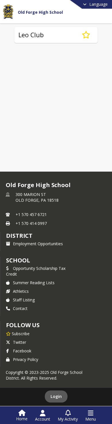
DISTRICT (19, 236)
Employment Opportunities (38, 243)
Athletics (21, 291)
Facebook (22, 351)
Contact (20, 308)
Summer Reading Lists (34, 282)
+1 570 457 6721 (31, 214)
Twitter (19, 342)
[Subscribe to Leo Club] (86, 35)
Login (56, 396)
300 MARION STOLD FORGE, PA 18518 (37, 197)
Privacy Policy (25, 359)
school (18, 260)
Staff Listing (24, 300)
